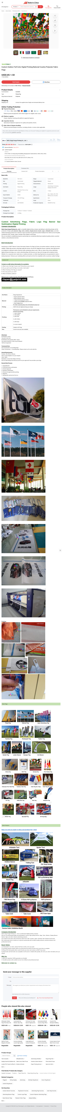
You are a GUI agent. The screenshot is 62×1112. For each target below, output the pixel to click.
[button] (55, 171)
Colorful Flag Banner (7, 1083)
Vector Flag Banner (45, 1080)
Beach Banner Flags (7, 1098)
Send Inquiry (15, 82)
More (3, 1100)
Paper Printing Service (36, 1064)
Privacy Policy (53, 1106)
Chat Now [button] (47, 82)
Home (3, 11)
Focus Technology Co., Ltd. (21, 1106)
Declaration (46, 1106)
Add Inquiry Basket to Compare (31, 57)
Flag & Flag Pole (49, 1058)
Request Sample (26, 85)
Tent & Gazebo (5, 1058)
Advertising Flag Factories (38, 1090)
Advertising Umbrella (36, 1058)
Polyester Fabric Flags (20, 1098)
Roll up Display (13, 1080)
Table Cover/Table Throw (22, 1061)
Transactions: (25, 144)
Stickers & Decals (20, 1064)
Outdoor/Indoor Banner (36, 1061)
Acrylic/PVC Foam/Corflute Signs (9, 1064)
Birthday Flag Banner (33, 1080)
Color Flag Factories (51, 1090)
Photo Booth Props (50, 1061)
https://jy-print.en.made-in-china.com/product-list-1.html (19, 830)
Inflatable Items (20, 1058)
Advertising (22, 1080)
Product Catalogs (23, 1055)
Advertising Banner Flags (8, 1094)
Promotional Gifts (16, 11)
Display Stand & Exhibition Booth (9, 1061)
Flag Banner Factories (23, 1090)
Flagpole (5, 1080)
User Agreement (39, 1106)
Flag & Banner (24, 11)
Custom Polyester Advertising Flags (38, 1094)
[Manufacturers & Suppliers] (31, 2)
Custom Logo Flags (22, 1094)
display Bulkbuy (32, 1098)
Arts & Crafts (8, 11)
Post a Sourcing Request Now (45, 998)
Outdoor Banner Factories (9, 1090)
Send (14, 998)
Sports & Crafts (49, 1064)
